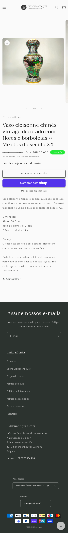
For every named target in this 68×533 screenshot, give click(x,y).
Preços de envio (15, 376)
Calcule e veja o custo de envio (21, 163)
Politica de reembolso (18, 399)
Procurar (11, 361)
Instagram (12, 414)
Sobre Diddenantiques (19, 369)
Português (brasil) (32, 503)
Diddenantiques (36, 527)
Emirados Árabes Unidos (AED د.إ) (32, 486)
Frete (18, 157)
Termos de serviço (16, 406)
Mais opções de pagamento (34, 191)
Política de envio (15, 384)
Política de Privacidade (19, 391)
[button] (4, 7)
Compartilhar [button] (13, 279)
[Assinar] (57, 336)
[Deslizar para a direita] (41, 108)
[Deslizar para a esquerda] (26, 108)
